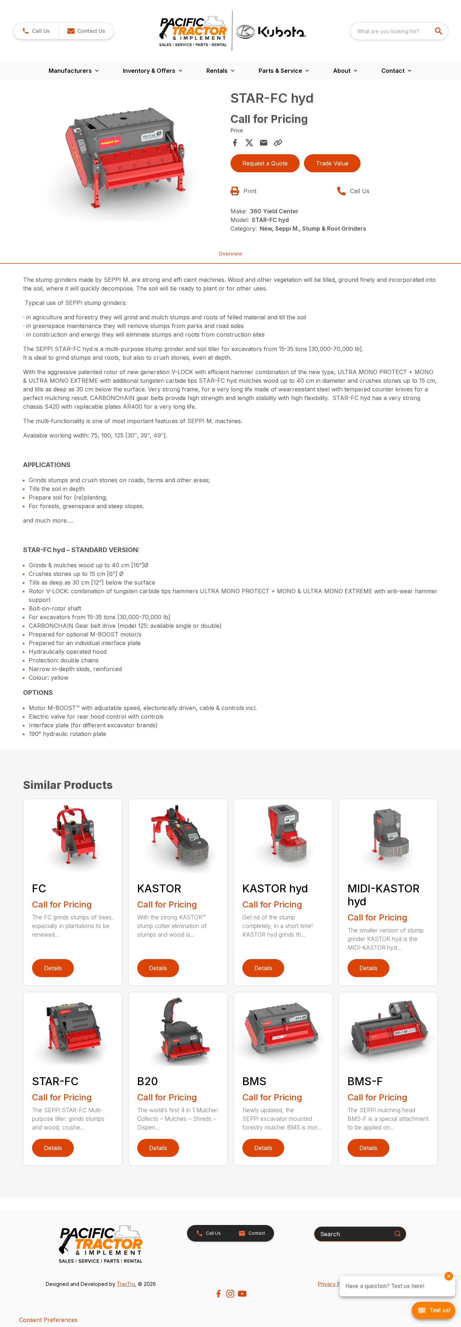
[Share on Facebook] (234, 142)
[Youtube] (242, 1293)
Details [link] (53, 968)
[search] (439, 31)
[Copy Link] (278, 142)
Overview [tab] (230, 253)
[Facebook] (218, 1293)
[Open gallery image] (124, 156)
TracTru (126, 1284)
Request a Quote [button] (265, 163)
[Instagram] (230, 1293)
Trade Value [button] (332, 163)
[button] (35, 31)
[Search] (397, 1233)
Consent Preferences (48, 1319)
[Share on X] (249, 142)
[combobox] (399, 31)
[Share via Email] (263, 142)
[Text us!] (433, 1311)
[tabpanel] (124, 157)
